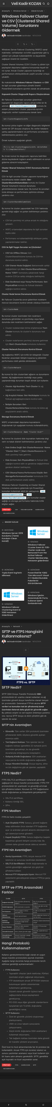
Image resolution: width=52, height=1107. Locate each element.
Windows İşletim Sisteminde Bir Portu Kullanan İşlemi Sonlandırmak (38, 599)
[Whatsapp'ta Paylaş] (43, 1104)
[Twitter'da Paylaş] (26, 1104)
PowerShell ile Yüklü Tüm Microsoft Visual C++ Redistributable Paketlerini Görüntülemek (38, 578)
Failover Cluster (26, 510)
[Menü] (4, 4)
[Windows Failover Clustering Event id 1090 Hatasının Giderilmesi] (13, 595)
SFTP (34, 1065)
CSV (16, 510)
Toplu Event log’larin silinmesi (12, 574)
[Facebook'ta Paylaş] (8, 1104)
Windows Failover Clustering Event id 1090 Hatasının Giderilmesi (11, 611)
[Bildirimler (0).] (48, 4)
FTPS (16, 1065)
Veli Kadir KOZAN (26, 3)
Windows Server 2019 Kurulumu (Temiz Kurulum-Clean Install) (12, 537)
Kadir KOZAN (39, 510)
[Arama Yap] (44, 4)
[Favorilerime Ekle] (18, 44)
